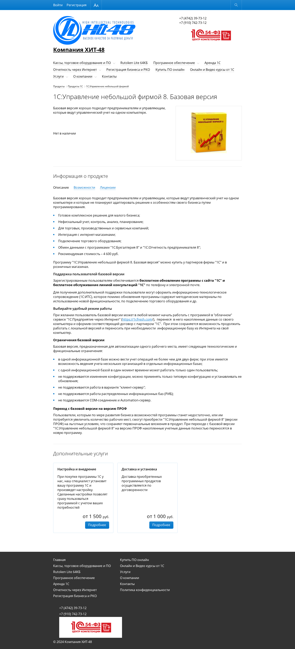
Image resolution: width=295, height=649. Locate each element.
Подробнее (97, 525)
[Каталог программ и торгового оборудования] (210, 44)
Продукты (59, 86)
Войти (58, 5)
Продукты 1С (75, 86)
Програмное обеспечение (174, 63)
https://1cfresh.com (137, 319)
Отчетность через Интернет (75, 69)
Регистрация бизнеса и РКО (128, 69)
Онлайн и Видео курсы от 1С (212, 69)
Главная (59, 560)
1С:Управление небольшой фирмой (107, 86)
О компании (82, 76)
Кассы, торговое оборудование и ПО (82, 63)
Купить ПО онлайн (170, 69)
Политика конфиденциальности (145, 590)
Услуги (58, 76)
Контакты (109, 76)
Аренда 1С (212, 63)
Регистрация (76, 5)
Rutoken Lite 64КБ (134, 63)
